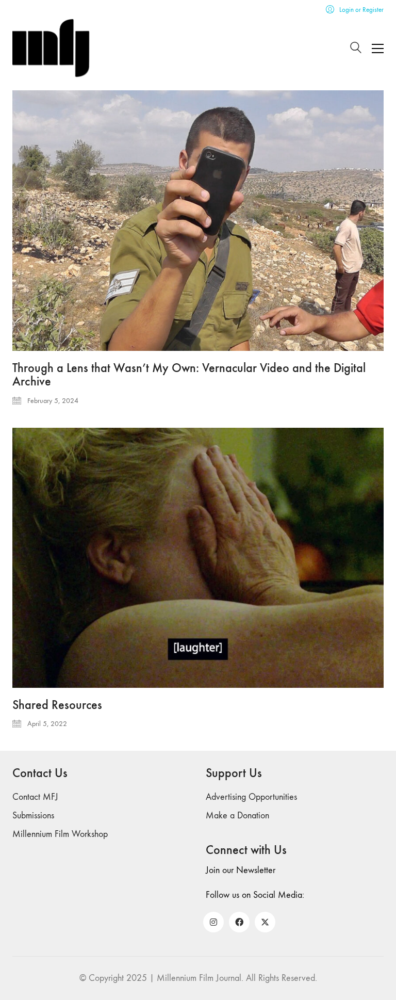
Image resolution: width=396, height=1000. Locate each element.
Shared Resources (57, 705)
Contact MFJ (35, 797)
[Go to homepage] (51, 48)
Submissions (33, 815)
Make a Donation (237, 815)
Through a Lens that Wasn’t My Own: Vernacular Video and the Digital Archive (189, 375)
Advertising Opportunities (251, 797)
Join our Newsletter (240, 870)
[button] (378, 48)
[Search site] (355, 49)
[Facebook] (239, 922)
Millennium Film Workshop (60, 834)
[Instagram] (213, 922)
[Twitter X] (265, 922)
